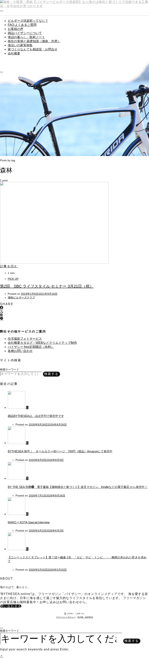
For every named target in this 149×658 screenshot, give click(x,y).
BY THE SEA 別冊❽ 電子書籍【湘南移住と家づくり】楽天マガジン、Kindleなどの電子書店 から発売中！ (77, 487)
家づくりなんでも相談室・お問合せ (32, 49)
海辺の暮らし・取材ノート (26, 37)
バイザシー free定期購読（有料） (31, 346)
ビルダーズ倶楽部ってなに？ (28, 20)
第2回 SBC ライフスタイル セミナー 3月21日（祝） (47, 286)
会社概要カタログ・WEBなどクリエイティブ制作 (42, 342)
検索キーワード (9, 369)
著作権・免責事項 (85, 617)
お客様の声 (15, 29)
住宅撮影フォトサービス (25, 338)
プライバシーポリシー (65, 617)
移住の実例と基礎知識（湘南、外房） (34, 41)
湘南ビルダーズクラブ (21, 297)
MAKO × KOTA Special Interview (29, 522)
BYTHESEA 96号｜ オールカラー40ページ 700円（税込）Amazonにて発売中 (60, 451)
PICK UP (13, 278)
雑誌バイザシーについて (25, 33)
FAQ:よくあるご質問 (22, 24)
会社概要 (14, 53)
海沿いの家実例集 (20, 45)
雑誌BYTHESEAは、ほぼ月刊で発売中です (36, 416)
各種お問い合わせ (20, 351)
